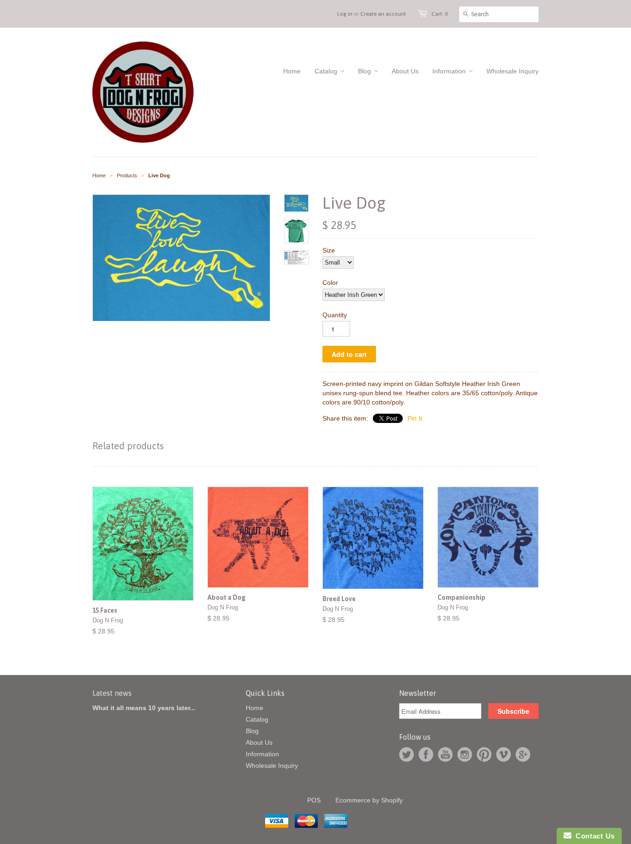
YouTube (445, 754)
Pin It (414, 418)
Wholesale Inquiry (272, 765)
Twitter (406, 754)
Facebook (426, 754)
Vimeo (503, 754)
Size (328, 250)
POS (314, 800)
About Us (259, 742)
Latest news (112, 693)
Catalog (257, 719)
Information (262, 754)
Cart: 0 (439, 14)
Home (254, 707)
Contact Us (593, 836)
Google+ (523, 754)
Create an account (383, 14)
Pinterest (484, 754)
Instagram (464, 754)
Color (330, 282)
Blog (252, 731)
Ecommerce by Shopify (369, 800)
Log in (344, 14)
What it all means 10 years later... (143, 707)
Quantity (334, 315)
